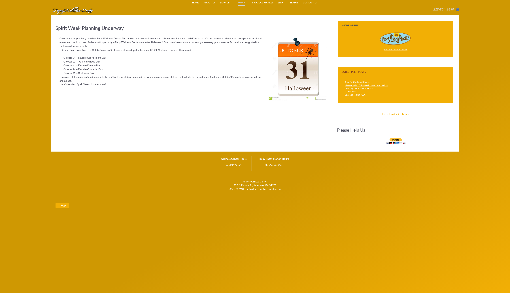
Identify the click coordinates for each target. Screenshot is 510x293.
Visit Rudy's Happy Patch (395, 49)
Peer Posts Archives (395, 114)
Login (63, 206)
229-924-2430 (443, 9)
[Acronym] (73, 10)
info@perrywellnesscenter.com (264, 189)
